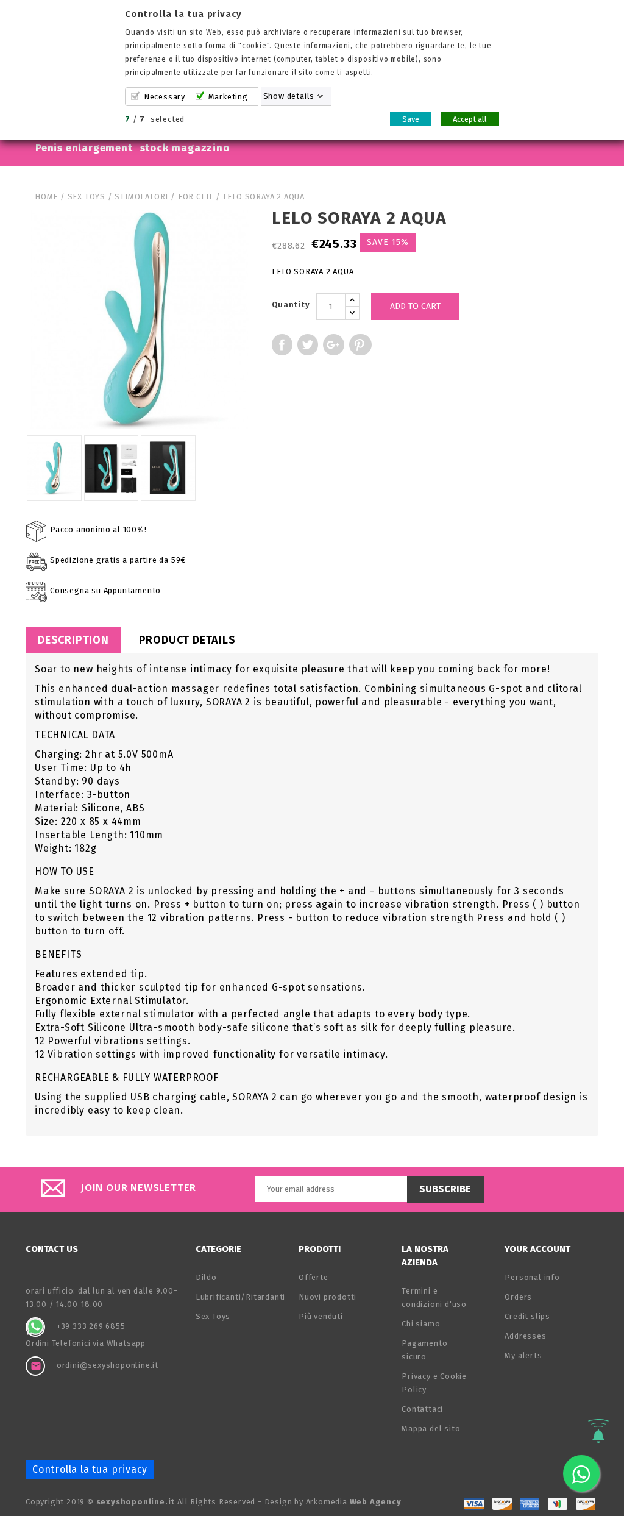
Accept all (470, 119)
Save (410, 119)
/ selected (155, 119)
